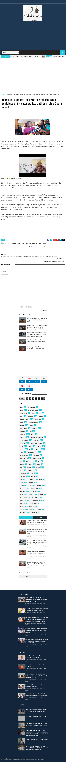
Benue (33, 413)
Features (22, 443)
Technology (32, 503)
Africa (21, 410)
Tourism (22, 506)
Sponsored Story (36, 500)
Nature (33, 476)
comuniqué (38, 419)
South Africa (23, 497)
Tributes (31, 506)
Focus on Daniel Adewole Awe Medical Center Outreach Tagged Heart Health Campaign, (36, 710)
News (21, 479)
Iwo (21, 461)
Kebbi (38, 464)
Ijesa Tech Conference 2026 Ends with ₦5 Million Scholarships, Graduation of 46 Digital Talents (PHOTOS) (36, 630)
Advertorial (31, 407)
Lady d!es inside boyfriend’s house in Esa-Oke (36, 716)
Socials (31, 494)
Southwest (35, 497)
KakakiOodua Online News (15, 759)
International (24, 455)
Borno (21, 416)
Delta (31, 425)
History (22, 449)
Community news (24, 419)
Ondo (21, 482)
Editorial (22, 431)
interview (36, 455)
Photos (39, 485)
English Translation (37, 437)
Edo (31, 431)
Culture (22, 425)
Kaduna (22, 464)
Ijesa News (37, 449)
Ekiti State (23, 437)
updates (22, 509)
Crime (21, 422)
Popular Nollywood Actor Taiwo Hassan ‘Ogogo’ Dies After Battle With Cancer (35, 347)
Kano (30, 464)
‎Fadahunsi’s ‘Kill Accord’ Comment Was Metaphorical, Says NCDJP (34, 685)
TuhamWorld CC (42, 759)
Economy (34, 428)
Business (30, 416)
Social (21, 494)
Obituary (31, 479)
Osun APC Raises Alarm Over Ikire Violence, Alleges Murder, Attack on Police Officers (36, 340)
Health (39, 446)
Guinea (30, 446)
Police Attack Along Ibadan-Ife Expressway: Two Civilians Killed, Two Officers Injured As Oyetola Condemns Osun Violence (36, 334)
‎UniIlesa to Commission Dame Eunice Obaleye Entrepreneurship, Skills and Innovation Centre (37, 319)
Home (4, 94)
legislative (31, 470)
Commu (41, 416)
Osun (21, 485)
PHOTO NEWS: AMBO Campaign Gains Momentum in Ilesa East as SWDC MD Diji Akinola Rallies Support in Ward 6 (36, 641)
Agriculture (23, 413)
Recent (26, 517)
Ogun (40, 479)
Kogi (21, 467)
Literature (23, 473)
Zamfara (34, 512)
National (22, 476)
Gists (21, 446)
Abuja (21, 407)
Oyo (30, 485)
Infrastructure (32, 452)
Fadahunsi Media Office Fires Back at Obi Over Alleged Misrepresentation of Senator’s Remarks (36, 694)
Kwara (29, 467)
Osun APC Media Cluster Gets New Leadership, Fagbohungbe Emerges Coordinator (35, 657)
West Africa (23, 512)
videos (39, 509)
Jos (39, 461)
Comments (40, 517)
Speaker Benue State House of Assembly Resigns (37, 739)
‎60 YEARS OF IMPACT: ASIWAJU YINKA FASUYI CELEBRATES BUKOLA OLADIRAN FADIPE (37, 521)
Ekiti (32, 434)
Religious (22, 491)
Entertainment (24, 440)
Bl (40, 413)
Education (40, 56)
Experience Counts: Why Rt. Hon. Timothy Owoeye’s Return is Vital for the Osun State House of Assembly (36, 553)
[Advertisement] (33, 36)
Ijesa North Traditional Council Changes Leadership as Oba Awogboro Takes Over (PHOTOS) (36, 609)
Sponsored (23, 500)
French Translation (36, 443)
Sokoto (40, 494)
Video (30, 509)
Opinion (31, 482)
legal (21, 470)
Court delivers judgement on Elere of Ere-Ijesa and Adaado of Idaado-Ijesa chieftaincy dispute (36, 724)
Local (32, 473)
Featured (36, 440)
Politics (22, 488)
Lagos (38, 467)
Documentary (23, 428)
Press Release (34, 488)
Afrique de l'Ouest (33, 410)
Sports (22, 503)
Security (33, 491)
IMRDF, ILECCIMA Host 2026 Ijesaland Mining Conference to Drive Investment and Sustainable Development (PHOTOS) (37, 327)
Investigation (24, 458)
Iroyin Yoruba (37, 458)
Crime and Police (33, 422)
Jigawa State (30, 461)
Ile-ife (21, 452)
